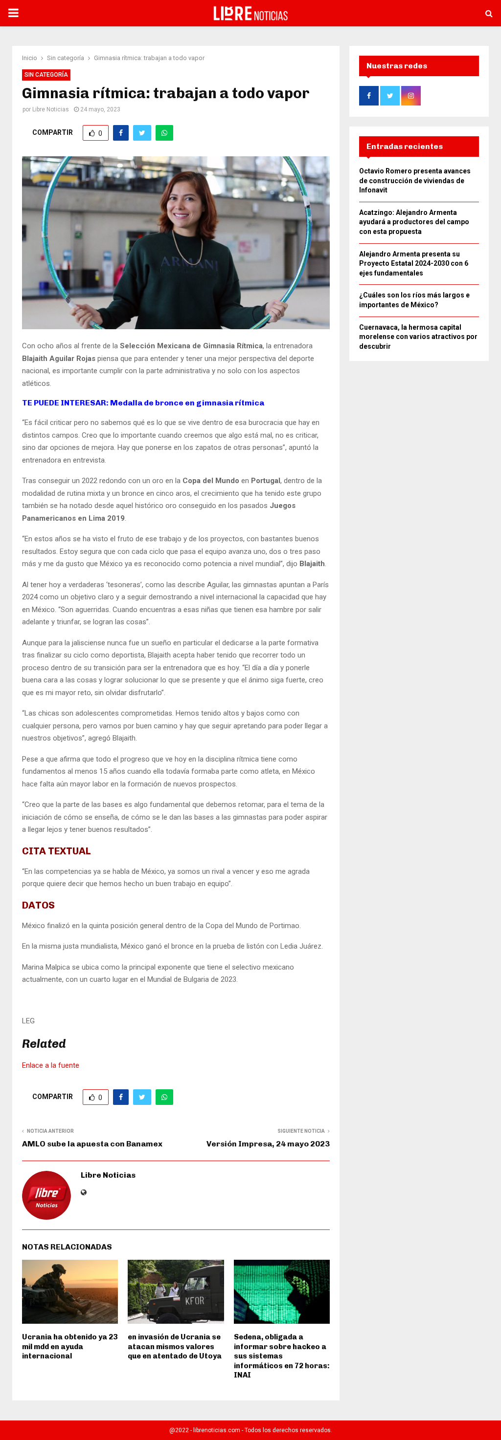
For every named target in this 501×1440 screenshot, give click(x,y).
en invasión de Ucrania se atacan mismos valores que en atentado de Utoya (175, 1346)
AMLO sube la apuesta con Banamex (92, 1143)
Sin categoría (46, 74)
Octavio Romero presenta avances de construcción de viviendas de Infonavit (415, 180)
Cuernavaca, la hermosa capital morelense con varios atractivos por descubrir (418, 336)
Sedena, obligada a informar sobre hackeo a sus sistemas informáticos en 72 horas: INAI (282, 1356)
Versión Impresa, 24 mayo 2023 (268, 1143)
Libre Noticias (50, 109)
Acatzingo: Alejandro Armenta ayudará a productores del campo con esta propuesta (414, 222)
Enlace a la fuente (50, 1065)
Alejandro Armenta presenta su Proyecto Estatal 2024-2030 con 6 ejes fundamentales (413, 263)
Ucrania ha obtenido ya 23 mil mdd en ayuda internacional (69, 1346)
